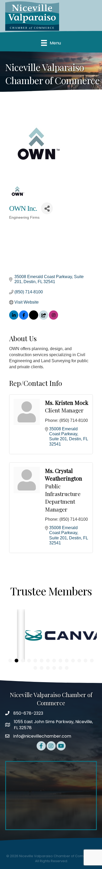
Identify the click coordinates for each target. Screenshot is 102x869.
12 (79, 660)
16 (41, 668)
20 (67, 668)
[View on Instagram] (53, 318)
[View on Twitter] (33, 318)
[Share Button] (47, 208)
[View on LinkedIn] (13, 318)
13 (85, 660)
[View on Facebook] (23, 318)
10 (67, 660)
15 (35, 668)
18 (54, 668)
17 (48, 668)
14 (92, 660)
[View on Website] (43, 318)
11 (73, 660)
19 (60, 668)
